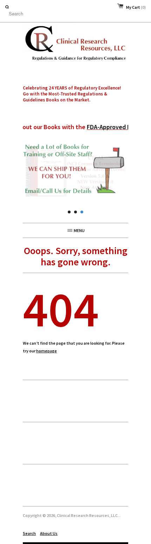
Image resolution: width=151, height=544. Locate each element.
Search (29, 533)
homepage (46, 350)
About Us (49, 533)
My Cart (136, 7)
